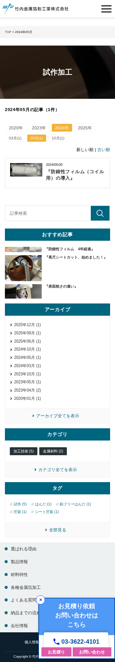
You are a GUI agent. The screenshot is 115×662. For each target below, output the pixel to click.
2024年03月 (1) (27, 365)
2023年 (39, 127)
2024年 (62, 127)
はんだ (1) (43, 504)
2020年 (16, 127)
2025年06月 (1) (27, 341)
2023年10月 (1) (27, 374)
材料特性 (19, 574)
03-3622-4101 (80, 641)
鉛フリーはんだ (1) (75, 504)
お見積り (56, 651)
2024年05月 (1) (27, 357)
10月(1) (58, 138)
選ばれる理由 (23, 548)
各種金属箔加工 (26, 587)
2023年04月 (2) (27, 390)
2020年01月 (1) (27, 398)
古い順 (103, 149)
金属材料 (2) (53, 451)
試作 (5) (20, 504)
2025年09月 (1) (27, 333)
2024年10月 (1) (27, 349)
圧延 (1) (20, 512)
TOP (8, 32)
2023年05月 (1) (27, 382)
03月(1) (15, 138)
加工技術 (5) (23, 451)
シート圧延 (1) (47, 512)
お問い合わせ (92, 651)
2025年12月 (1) (27, 324)
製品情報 (19, 561)
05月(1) (36, 138)
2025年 (85, 127)
